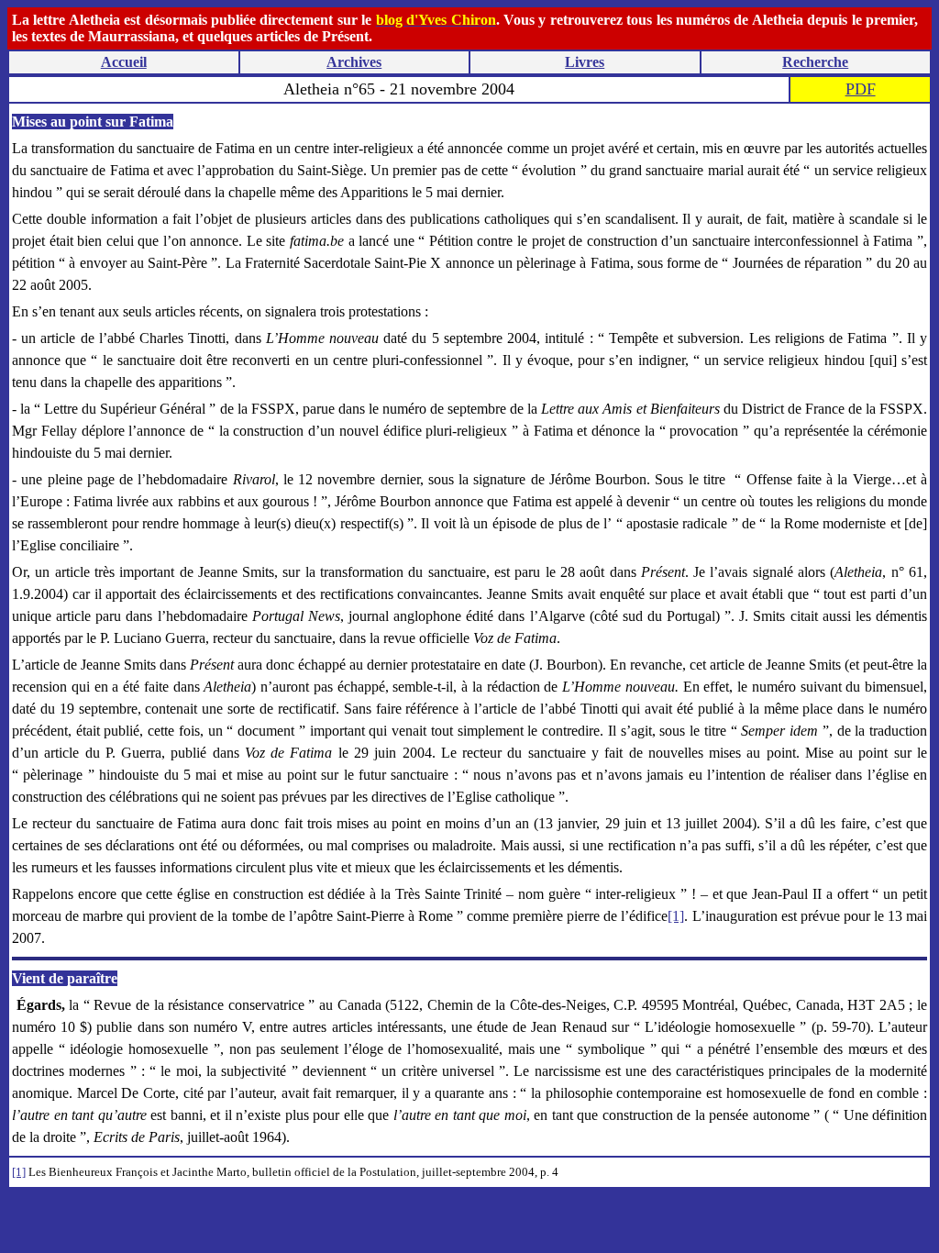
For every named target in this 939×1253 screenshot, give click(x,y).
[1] (676, 916)
